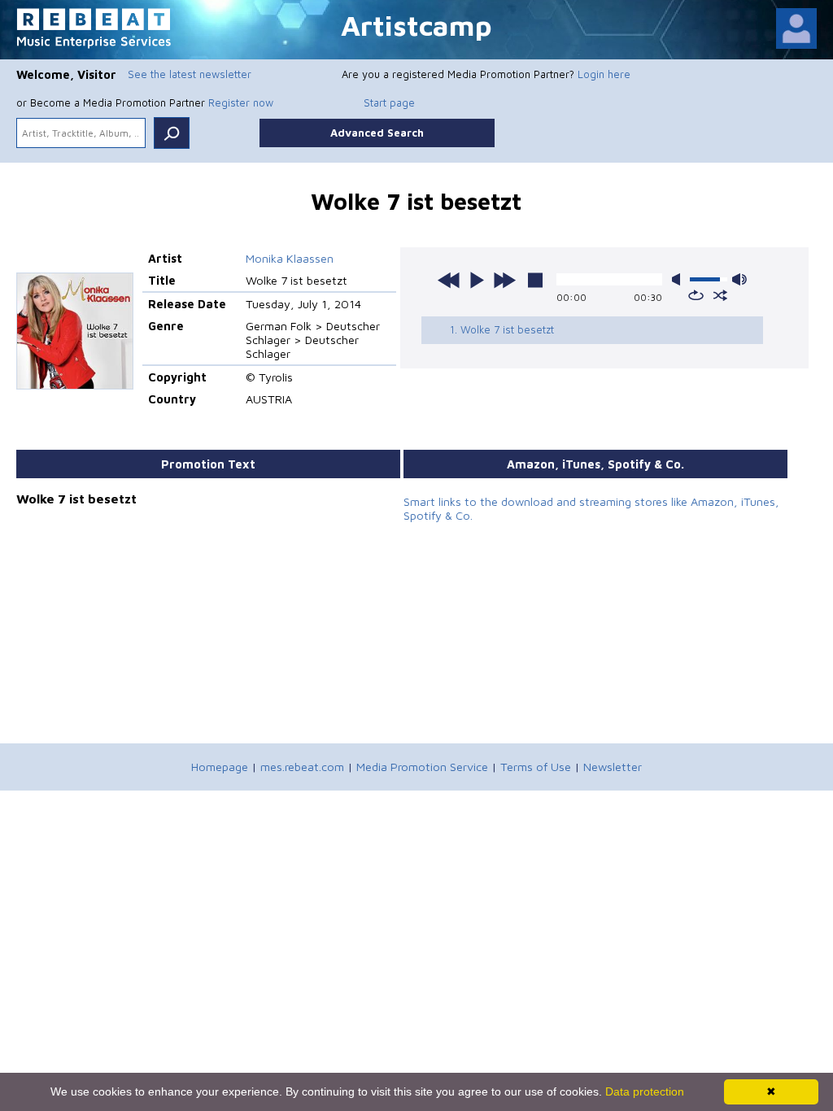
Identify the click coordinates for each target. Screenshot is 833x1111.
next (504, 279)
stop (535, 279)
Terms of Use (535, 766)
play (476, 280)
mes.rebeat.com (302, 766)
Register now (240, 102)
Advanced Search (377, 132)
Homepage (219, 766)
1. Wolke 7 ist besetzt (502, 329)
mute (679, 279)
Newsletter (612, 766)
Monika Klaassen (290, 258)
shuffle (720, 295)
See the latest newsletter (189, 74)
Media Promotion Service (422, 766)
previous (449, 279)
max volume (739, 279)
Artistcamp (416, 24)
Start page (389, 102)
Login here (604, 74)
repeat (696, 295)
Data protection (644, 1091)
